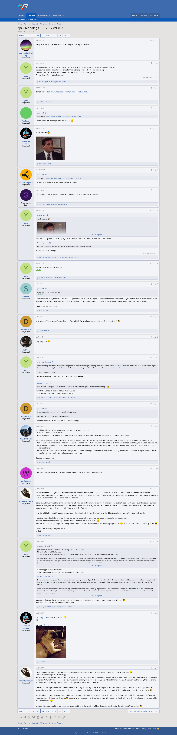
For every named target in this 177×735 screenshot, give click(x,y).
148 (60, 35)
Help (149, 728)
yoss (21, 31)
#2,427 (156, 190)
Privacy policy (141, 728)
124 (52, 35)
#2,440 (156, 668)
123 (47, 35)
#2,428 (156, 210)
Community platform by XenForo (88, 733)
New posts (21, 20)
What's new (43, 15)
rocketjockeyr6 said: (44, 576)
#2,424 (156, 108)
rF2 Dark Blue (24, 728)
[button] (49, 15)
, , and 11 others (53, 278)
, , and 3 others (59, 257)
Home (21, 15)
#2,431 (156, 317)
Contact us (117, 728)
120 (33, 35)
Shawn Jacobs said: (44, 362)
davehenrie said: (43, 383)
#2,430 (156, 284)
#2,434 (156, 404)
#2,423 (156, 88)
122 (43, 35)
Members (57, 15)
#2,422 (156, 63)
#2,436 (156, 468)
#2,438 (156, 541)
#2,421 (156, 40)
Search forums (32, 20)
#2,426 (156, 170)
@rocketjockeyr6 (42, 617)
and (46, 102)
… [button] (29, 35)
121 (38, 35)
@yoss (46, 625)
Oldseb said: (41, 215)
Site (154, 728)
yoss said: (40, 113)
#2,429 (156, 263)
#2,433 (156, 357)
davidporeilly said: (43, 546)
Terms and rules (128, 728)
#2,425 (156, 128)
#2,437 (156, 489)
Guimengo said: (42, 243)
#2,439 (156, 613)
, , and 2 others (53, 82)
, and (53, 204)
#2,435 (156, 426)
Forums (31, 15)
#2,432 (156, 337)
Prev (22, 35)
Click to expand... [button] (97, 235)
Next (65, 35)
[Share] (151, 40)
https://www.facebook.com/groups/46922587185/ (67, 92)
